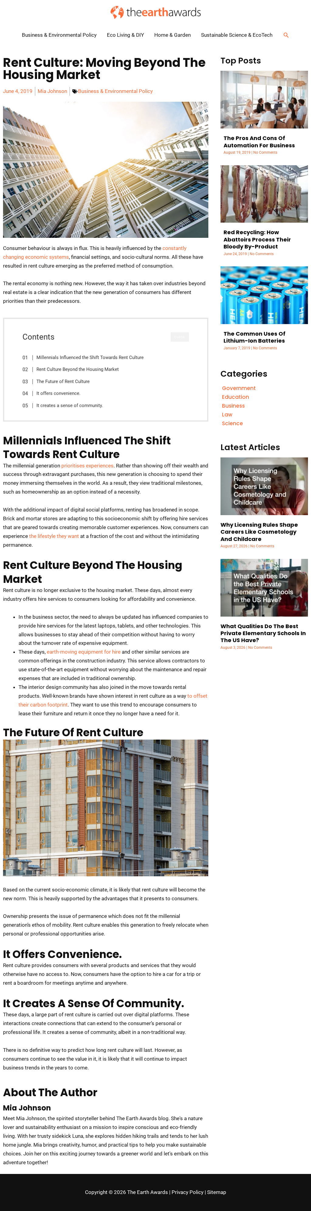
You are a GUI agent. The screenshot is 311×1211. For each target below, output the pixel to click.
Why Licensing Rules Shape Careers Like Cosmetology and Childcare (259, 532)
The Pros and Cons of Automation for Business (259, 141)
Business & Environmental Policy (59, 35)
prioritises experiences (87, 466)
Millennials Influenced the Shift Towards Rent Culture (90, 357)
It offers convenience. (58, 393)
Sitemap (216, 1192)
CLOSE (179, 337)
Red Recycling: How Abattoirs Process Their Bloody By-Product (257, 239)
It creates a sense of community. (69, 405)
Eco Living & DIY (125, 35)
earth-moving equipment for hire (84, 652)
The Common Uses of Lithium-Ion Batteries (254, 337)
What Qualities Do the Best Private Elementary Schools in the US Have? (263, 633)
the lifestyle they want (54, 536)
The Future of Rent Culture (63, 381)
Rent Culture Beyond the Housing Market (77, 369)
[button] (286, 35)
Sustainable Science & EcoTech (236, 35)
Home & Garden (172, 35)
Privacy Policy (187, 1192)
